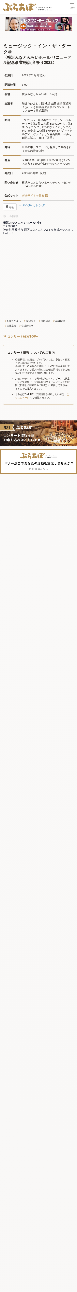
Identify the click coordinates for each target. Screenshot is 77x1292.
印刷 (11, 207)
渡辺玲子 (31, 320)
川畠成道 (45, 320)
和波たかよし (14, 320)
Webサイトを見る (33, 195)
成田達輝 (60, 320)
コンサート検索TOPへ (23, 336)
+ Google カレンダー (33, 205)
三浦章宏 (11, 325)
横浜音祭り (27, 325)
